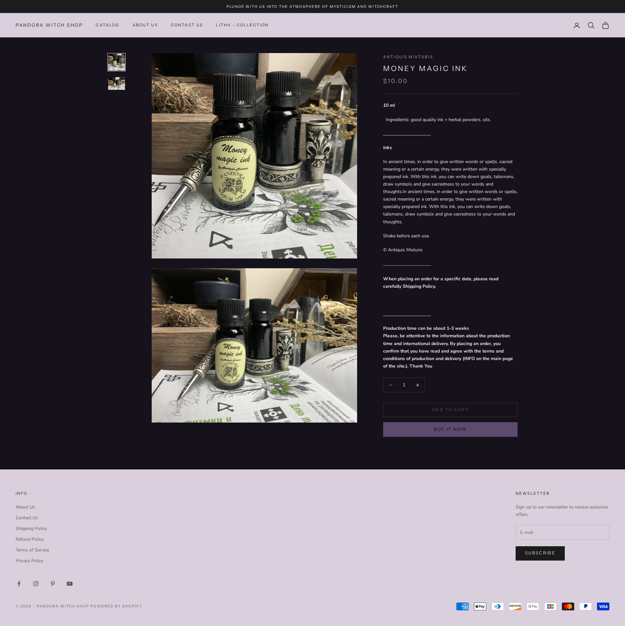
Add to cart (450, 410)
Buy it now (450, 430)
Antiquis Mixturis (408, 56)
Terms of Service (32, 550)
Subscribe (540, 553)
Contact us (187, 25)
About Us (145, 25)
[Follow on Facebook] (19, 583)
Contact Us (27, 518)
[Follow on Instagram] (36, 583)
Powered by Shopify (116, 606)
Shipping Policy (31, 528)
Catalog (107, 25)
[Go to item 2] (116, 83)
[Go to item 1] (116, 62)
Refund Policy (30, 539)
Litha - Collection (242, 25)
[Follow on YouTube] (69, 583)
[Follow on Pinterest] (52, 583)
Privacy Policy (29, 561)
